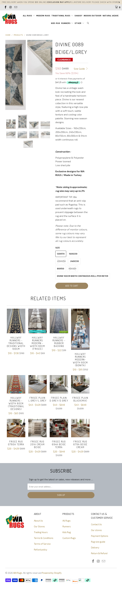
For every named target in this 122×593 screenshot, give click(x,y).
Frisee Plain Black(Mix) (80, 384)
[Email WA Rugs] (15, 7)
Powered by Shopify (52, 572)
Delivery (95, 547)
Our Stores (39, 526)
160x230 (73, 254)
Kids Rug (66, 532)
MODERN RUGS (43, 15)
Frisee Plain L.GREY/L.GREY (37, 384)
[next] (50, 75)
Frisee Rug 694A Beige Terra (59, 428)
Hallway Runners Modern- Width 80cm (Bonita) (80, 329)
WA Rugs (17, 572)
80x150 (60, 268)
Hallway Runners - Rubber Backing (59, 321)
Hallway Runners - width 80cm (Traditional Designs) (16, 384)
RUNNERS (66, 23)
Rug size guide (98, 541)
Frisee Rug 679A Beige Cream (80, 428)
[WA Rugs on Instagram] (10, 7)
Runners (66, 526)
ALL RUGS (28, 15)
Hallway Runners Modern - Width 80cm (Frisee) (37, 321)
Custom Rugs (69, 538)
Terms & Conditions (43, 538)
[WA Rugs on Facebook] (5, 7)
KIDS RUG (55, 23)
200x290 (61, 261)
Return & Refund (99, 553)
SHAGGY (78, 15)
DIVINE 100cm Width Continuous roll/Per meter (82, 276)
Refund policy (40, 549)
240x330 (74, 261)
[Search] (88, 23)
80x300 (72, 268)
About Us (38, 520)
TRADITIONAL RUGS (61, 15)
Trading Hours (41, 532)
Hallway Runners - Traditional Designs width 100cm (16, 321)
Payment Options (99, 536)
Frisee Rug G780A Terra (16, 428)
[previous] (8, 75)
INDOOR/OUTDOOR (92, 15)
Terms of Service (42, 543)
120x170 (61, 254)
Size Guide (79, 68)
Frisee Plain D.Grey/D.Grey (59, 384)
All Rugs (66, 520)
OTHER (78, 23)
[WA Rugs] (9, 19)
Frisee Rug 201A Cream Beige (37, 428)
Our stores (96, 530)
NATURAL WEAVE (111, 15)
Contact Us (96, 524)
